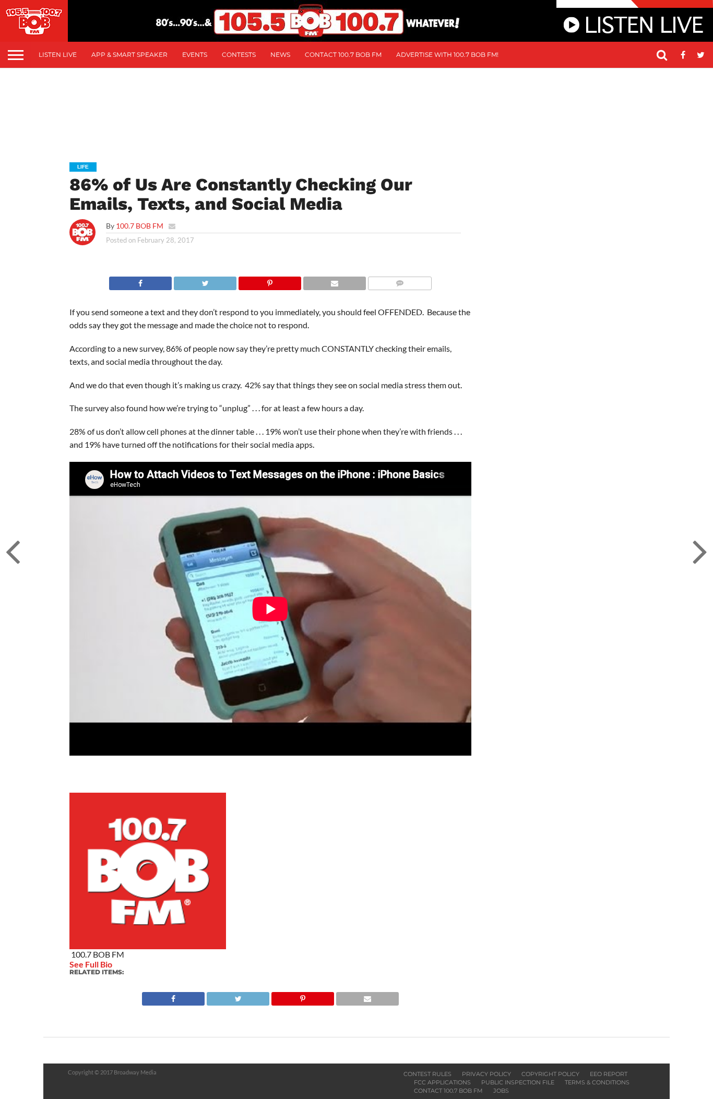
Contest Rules (427, 1074)
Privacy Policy (486, 1074)
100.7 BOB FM (139, 225)
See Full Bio (90, 964)
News (280, 54)
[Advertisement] (356, 107)
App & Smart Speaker (129, 54)
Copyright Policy (550, 1074)
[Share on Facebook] (140, 280)
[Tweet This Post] (204, 280)
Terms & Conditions (597, 1082)
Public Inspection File (517, 1082)
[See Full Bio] (118, 964)
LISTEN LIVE (58, 54)
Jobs (501, 1090)
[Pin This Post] (269, 280)
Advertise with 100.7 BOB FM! (447, 54)
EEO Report (608, 1074)
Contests (239, 54)
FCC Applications (442, 1082)
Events (194, 54)
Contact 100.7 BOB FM (343, 54)
